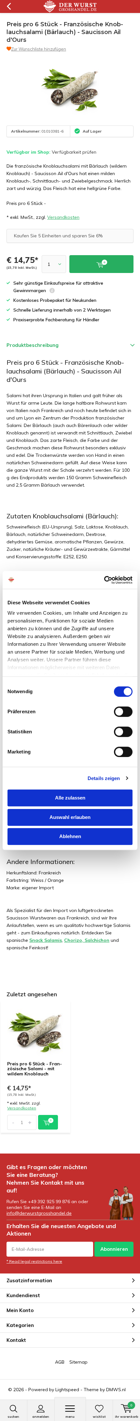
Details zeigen (104, 778)
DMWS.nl (116, 1389)
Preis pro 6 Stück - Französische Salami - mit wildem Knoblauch (34, 1069)
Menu (70, 1417)
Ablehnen (70, 836)
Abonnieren (114, 1249)
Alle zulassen (70, 797)
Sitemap (78, 1362)
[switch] (123, 711)
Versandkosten (63, 217)
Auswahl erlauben (70, 817)
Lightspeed (67, 1389)
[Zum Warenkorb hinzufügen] (48, 1122)
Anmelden (40, 1417)
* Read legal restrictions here (34, 1261)
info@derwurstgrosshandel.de (39, 1213)
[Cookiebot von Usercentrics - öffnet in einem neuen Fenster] (104, 580)
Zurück (9, 6)
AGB (59, 1362)
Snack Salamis (45, 940)
